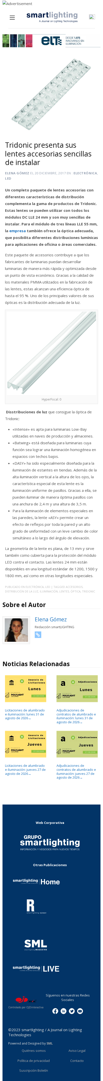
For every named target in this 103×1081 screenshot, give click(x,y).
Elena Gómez (17, 173)
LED (8, 178)
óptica (75, 591)
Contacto (77, 1060)
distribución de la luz (21, 591)
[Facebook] (55, 1011)
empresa (18, 230)
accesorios (74, 587)
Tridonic (88, 591)
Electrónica (85, 173)
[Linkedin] (63, 1011)
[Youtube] (80, 1011)
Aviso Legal (77, 1050)
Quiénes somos (34, 1050)
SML (49, 1043)
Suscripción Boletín (33, 1070)
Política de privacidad (34, 1060)
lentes (64, 591)
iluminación (49, 591)
